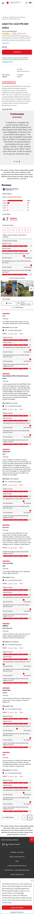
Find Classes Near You (16, 856)
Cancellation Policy (7, 61)
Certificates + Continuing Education (17, 870)
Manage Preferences (17, 912)
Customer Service (12, 57)
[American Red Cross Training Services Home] (13, 3)
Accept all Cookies (17, 908)
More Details (5, 43)
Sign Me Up (17, 52)
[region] (17, 896)
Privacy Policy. (7, 902)
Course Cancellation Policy (17, 865)
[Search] (26, 4)
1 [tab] (14, 161)
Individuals (5, 17)
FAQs (17, 861)
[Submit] (31, 839)
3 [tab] (19, 161)
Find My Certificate (17, 874)
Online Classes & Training (17, 17)
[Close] (32, 880)
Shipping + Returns (17, 852)
